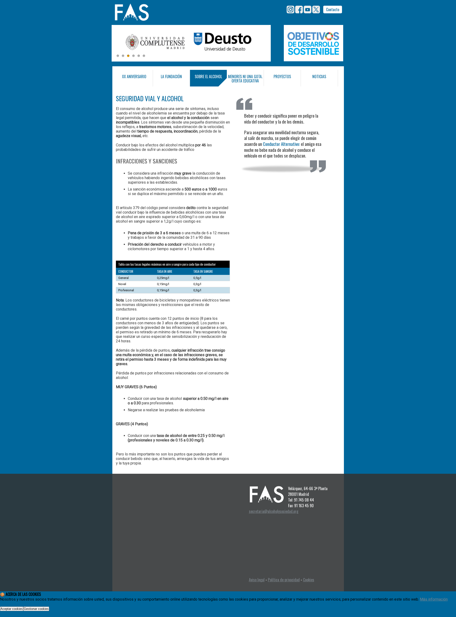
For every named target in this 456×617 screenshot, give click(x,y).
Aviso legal (257, 580)
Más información (434, 599)
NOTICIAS (319, 76)
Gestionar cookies (36, 609)
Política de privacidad (284, 580)
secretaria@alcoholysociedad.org (273, 511)
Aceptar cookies (11, 609)
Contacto (332, 9)
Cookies (308, 580)
